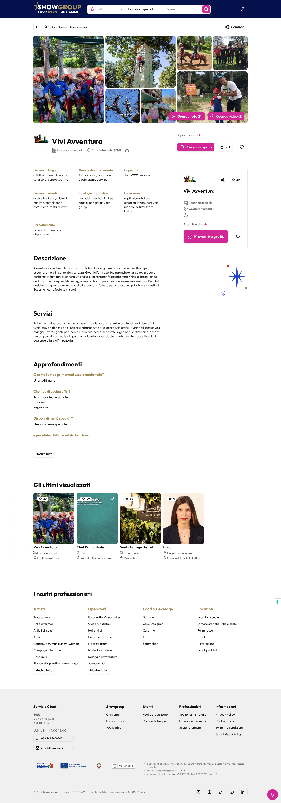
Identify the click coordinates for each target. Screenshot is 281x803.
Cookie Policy (225, 721)
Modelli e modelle (100, 650)
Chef (146, 637)
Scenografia (96, 663)
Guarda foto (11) (189, 116)
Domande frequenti (156, 721)
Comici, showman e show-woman (56, 643)
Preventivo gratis (199, 147)
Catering (149, 630)
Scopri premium (190, 727)
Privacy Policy (225, 714)
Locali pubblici (207, 650)
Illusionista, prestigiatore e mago (55, 663)
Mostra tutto (43, 454)
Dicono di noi (115, 721)
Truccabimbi (41, 617)
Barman (148, 617)
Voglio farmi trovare (193, 714)
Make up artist (97, 643)
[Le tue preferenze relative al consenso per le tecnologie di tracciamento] (277, 602)
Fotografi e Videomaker (104, 617)
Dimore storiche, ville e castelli (218, 624)
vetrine (53, 26)
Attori (37, 637)
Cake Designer (153, 624)
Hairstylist (95, 630)
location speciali (78, 26)
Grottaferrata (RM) (106, 150)
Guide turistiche (99, 624)
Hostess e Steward (100, 637)
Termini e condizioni (229, 727)
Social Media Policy (229, 734)
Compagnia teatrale (47, 650)
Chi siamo (113, 714)
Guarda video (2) (229, 116)
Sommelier (150, 643)
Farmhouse (205, 630)
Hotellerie (204, 637)
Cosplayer (40, 657)
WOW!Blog (113, 727)
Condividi (238, 27)
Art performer (43, 624)
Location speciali (200, 203)
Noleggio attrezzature (102, 657)
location (63, 26)
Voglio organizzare (155, 714)
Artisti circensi (43, 630)
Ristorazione (205, 643)
